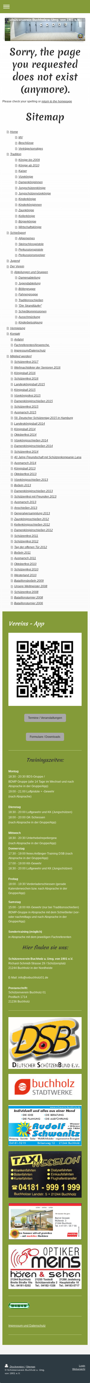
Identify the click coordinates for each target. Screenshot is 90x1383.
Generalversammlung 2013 (32, 513)
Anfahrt (19, 339)
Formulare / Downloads (45, 736)
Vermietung (17, 328)
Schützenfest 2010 (26, 569)
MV (20, 137)
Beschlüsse (26, 142)
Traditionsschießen (30, 300)
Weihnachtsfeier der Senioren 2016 (37, 367)
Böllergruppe (27, 288)
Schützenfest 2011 (26, 535)
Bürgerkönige (27, 221)
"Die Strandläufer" (30, 305)
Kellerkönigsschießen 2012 (32, 524)
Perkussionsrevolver (31, 255)
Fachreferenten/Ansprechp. (32, 344)
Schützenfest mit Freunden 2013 (35, 496)
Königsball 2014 (25, 429)
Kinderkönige (27, 198)
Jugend (15, 260)
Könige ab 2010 (28, 165)
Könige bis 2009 (29, 159)
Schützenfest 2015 (26, 406)
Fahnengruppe (28, 294)
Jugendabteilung (29, 283)
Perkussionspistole (30, 249)
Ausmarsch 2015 (25, 412)
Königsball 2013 (25, 468)
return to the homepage (57, 101)
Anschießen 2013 (25, 507)
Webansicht (78, 1369)
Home (14, 131)
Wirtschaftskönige (30, 227)
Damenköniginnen (30, 182)
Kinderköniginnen (30, 204)
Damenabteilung (29, 277)
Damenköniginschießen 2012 (33, 530)
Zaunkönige (26, 210)
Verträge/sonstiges (30, 148)
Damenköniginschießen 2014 (33, 445)
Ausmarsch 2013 (25, 502)
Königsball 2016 (25, 373)
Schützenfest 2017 (26, 361)
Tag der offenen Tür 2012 (30, 547)
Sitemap (30, 1366)
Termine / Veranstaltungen (45, 717)
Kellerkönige (26, 215)
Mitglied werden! (21, 356)
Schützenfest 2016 (26, 378)
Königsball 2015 (25, 389)
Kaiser (22, 170)
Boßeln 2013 (22, 485)
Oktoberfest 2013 (25, 473)
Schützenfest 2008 (26, 591)
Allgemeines (26, 238)
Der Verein (17, 266)
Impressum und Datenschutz (27, 1325)
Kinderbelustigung (30, 322)
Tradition (15, 154)
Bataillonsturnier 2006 (28, 603)
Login (82, 1365)
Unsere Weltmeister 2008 (30, 586)
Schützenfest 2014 (26, 451)
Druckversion (17, 1366)
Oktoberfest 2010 (25, 563)
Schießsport (18, 232)
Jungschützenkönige (32, 187)
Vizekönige (25, 176)
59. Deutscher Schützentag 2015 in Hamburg (43, 417)
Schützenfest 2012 (26, 541)
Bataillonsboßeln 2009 (29, 580)
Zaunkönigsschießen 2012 (31, 519)
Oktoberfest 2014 (25, 434)
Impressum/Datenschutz (30, 350)
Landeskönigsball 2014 (29, 423)
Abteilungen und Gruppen (31, 272)
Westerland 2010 (25, 575)
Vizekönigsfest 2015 (27, 395)
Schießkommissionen (32, 311)
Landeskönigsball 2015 (29, 384)
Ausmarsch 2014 (25, 462)
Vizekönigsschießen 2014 (31, 440)
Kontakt (15, 333)
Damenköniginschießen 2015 (33, 401)
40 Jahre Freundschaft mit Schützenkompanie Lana (47, 457)
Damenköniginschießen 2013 (33, 490)
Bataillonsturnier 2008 (28, 597)
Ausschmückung (29, 316)
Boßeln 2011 (22, 552)
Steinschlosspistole (31, 244)
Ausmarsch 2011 (25, 558)
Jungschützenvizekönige (34, 193)
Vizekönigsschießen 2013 (31, 479)
